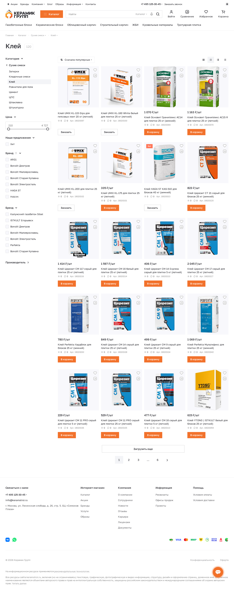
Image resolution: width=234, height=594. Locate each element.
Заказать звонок (173, 4)
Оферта (224, 560)
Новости (123, 505)
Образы (85, 516)
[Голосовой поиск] (151, 14)
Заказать (66, 132)
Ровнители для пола (21, 86)
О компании (125, 494)
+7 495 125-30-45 (151, 4)
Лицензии (124, 522)
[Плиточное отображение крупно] (203, 60)
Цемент (13, 92)
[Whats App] (14, 540)
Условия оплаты (202, 494)
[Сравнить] (95, 75)
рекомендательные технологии (71, 571)
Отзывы (122, 511)
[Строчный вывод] (218, 60)
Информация (164, 487)
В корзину (153, 132)
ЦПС (11, 97)
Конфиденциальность (202, 560)
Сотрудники (125, 500)
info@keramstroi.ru (17, 500)
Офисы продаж (164, 500)
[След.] (167, 460)
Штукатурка (16, 107)
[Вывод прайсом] (225, 60)
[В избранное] (95, 70)
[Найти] (157, 14)
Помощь (198, 487)
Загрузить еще (143, 448)
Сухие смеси (17, 65)
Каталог (85, 494)
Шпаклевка (15, 102)
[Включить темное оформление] (227, 4)
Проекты (161, 505)
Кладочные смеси (19, 76)
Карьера (123, 516)
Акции (84, 500)
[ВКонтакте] (8, 540)
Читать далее (19, 583)
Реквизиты (162, 494)
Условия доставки (204, 500)
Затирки (14, 71)
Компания (124, 487)
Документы (124, 527)
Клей (12, 81)
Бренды (85, 505)
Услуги (85, 511)
